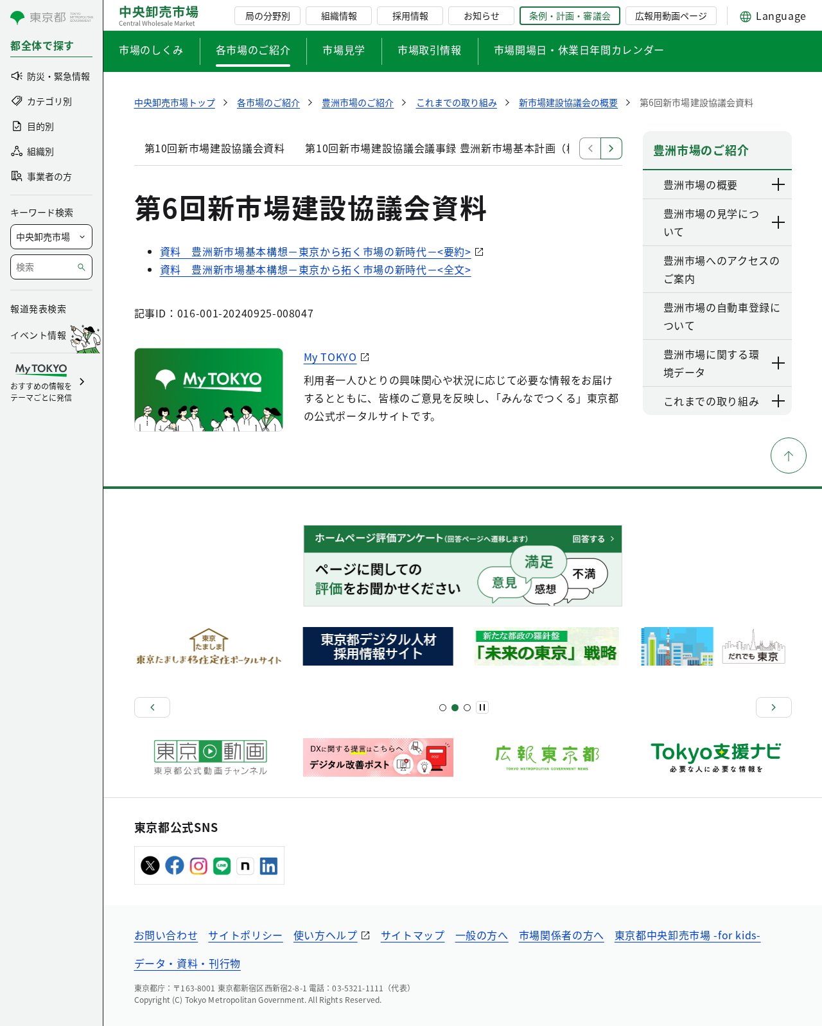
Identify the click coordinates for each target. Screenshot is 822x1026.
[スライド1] (442, 707)
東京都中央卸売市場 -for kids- (688, 934)
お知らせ (482, 15)
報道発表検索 (38, 308)
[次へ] (774, 707)
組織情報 (339, 15)
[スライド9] (467, 707)
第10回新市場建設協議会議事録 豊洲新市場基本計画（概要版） (457, 147)
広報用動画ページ (671, 15)
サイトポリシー (245, 934)
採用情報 (410, 15)
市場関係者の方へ (561, 934)
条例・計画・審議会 (569, 15)
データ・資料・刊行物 (187, 963)
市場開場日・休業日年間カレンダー (579, 49)
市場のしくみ (151, 49)
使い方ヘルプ (325, 934)
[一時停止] (482, 707)
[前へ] (152, 707)
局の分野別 (267, 15)
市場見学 (343, 49)
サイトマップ (413, 934)
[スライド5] (455, 707)
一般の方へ (482, 934)
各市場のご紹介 (253, 49)
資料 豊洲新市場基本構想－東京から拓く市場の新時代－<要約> (315, 251)
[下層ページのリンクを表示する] (779, 184)
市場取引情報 (430, 49)
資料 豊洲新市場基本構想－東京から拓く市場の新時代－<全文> (315, 269)
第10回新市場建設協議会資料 (214, 147)
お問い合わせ (166, 934)
